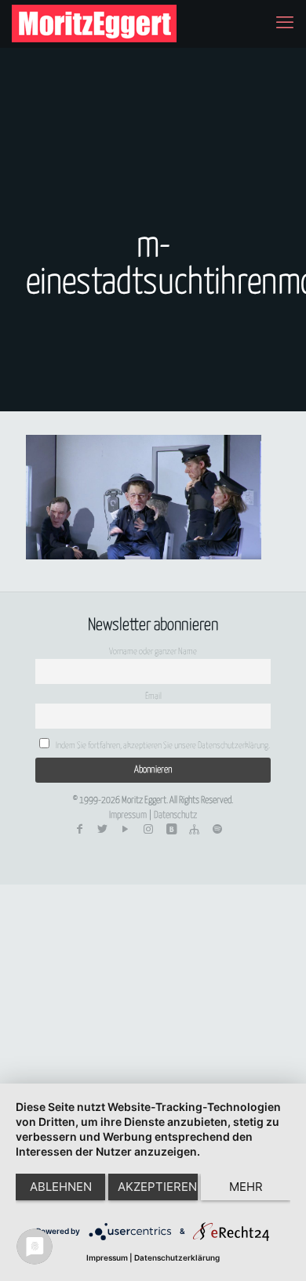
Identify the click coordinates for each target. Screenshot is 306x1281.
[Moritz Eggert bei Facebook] (79, 829)
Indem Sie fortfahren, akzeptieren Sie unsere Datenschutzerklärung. (162, 745)
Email (153, 696)
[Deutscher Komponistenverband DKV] (193, 829)
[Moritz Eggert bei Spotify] (217, 829)
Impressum (128, 815)
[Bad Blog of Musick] (171, 829)
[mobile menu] (284, 23)
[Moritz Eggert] (94, 23)
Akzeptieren (157, 1186)
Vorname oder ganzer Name (153, 651)
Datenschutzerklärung (177, 1257)
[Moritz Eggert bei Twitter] (102, 829)
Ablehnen (61, 1186)
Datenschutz (175, 815)
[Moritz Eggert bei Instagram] (148, 829)
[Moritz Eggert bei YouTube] (125, 829)
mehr (246, 1186)
